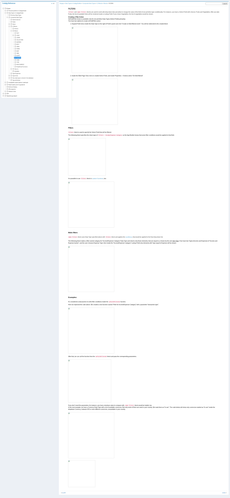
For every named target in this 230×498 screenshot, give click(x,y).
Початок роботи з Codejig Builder (17, 10)
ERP (7, 93)
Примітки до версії (11, 96)
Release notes (12, 91)
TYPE (17, 62)
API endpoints (12, 89)
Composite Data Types (16, 17)
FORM (18, 49)
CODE (17, 60)
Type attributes (16, 80)
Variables (16, 71)
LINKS (17, 46)
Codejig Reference (8, 3)
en (52, 3)
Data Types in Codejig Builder (16, 13)
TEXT (17, 33)
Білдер (8, 8)
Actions (16, 28)
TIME (17, 53)
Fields (13, 22)
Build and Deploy (12, 87)
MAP (17, 51)
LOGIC (18, 35)
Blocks (16, 31)
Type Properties (16, 73)
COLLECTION (19, 40)
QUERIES (18, 42)
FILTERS (18, 58)
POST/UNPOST (20, 64)
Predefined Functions (22, 67)
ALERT (18, 55)
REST (17, 44)
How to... (16, 69)
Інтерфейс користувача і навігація (18, 82)
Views (14, 24)
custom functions (97, 178)
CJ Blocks (14, 26)
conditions (128, 237)
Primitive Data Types (15, 15)
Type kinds (15, 75)
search (225, 3)
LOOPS (18, 37)
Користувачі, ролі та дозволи (16, 84)
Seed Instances (16, 19)
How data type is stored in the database (22, 78)
